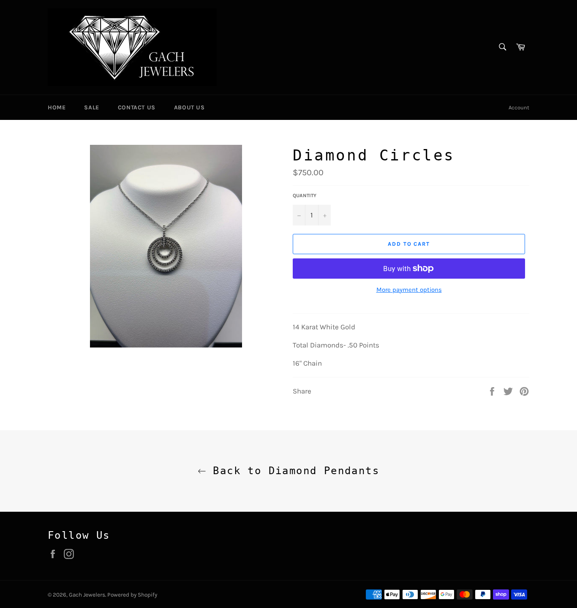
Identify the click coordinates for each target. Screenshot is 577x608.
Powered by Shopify (132, 595)
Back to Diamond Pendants (292, 471)
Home (56, 107)
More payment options (409, 289)
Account (519, 107)
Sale (91, 107)
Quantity (304, 195)
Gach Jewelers (87, 595)
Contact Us (136, 107)
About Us (189, 107)
